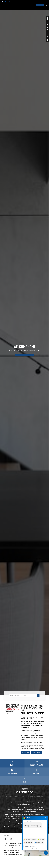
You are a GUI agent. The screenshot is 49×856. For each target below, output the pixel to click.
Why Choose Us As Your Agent (24, 355)
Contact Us (40, 5)
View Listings (36, 752)
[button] (40, 5)
